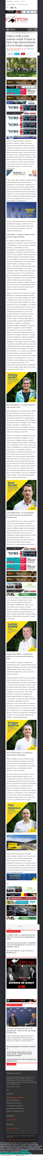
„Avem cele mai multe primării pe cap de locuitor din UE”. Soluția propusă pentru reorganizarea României (19, 1053)
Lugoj (23, 1)
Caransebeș (10, 4)
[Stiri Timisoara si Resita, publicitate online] (21, 549)
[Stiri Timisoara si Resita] (21, 899)
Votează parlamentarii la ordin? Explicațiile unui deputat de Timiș (21, 1060)
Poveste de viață (22, 4)
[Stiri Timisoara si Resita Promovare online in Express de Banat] (21, 892)
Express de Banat (15, 49)
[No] (31, 1153)
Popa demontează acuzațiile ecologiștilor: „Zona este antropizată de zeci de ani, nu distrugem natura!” (21, 945)
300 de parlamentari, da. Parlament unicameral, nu (21, 1047)
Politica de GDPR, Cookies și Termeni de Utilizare (15, 1153)
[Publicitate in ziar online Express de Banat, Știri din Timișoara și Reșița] (21, 87)
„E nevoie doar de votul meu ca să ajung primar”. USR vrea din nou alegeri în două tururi (21, 1031)
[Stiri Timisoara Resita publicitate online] (21, 114)
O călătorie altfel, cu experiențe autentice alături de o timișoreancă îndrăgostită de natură (20, 937)
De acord (24, 1151)
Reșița (17, 1)
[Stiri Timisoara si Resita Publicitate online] (21, 592)
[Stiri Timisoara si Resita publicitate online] (21, 919)
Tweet (20, 926)
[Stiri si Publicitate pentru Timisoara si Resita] (21, 904)
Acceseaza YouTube (12, 1128)
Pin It (9, 929)
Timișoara (9, 1)
